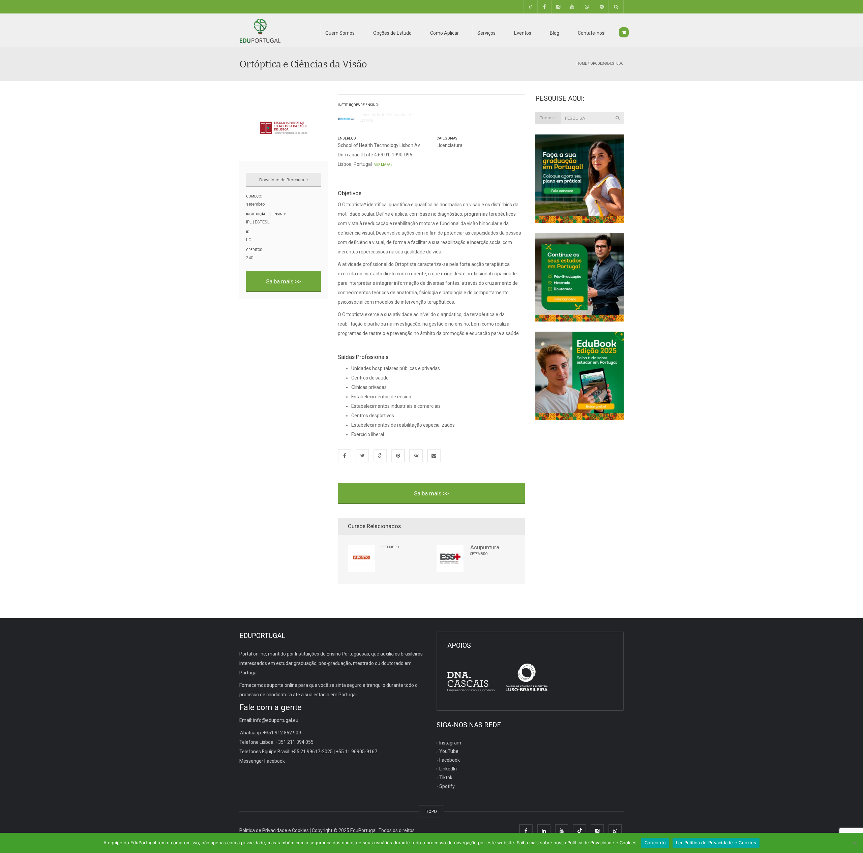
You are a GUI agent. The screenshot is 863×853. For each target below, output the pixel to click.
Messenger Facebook (262, 761)
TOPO (431, 811)
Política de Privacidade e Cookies (274, 830)
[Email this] (434, 455)
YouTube (448, 751)
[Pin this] (398, 455)
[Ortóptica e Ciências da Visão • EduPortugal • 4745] (259, 30)
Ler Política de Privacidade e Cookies (716, 842)
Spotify (447, 786)
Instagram (450, 742)
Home (581, 63)
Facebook (449, 760)
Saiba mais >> (283, 281)
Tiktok (445, 777)
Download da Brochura (282, 179)
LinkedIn (448, 768)
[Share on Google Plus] (380, 455)
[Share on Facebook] (344, 455)
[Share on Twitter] (362, 455)
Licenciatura (450, 145)
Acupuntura (484, 547)
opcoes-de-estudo (607, 63)
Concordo (655, 842)
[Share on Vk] (416, 455)
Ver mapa (382, 164)
